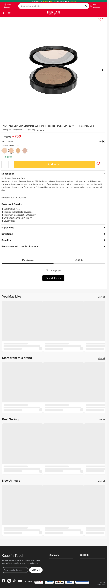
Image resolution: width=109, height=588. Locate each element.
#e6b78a (18, 150)
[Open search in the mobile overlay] (54, 6)
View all (101, 297)
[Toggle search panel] (102, 13)
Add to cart (54, 164)
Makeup (30, 130)
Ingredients (7, 227)
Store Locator (7, 6)
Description (7, 173)
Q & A (79, 260)
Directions (7, 233)
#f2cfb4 (4, 150)
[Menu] (9, 13)
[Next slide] (102, 70)
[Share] (104, 141)
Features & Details (11, 204)
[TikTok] (14, 580)
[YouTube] (20, 581)
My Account (96, 6)
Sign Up (36, 570)
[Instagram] (9, 581)
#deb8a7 (24, 150)
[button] (99, 18)
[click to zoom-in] (53, 70)
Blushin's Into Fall (16, 130)
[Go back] (3, 13)
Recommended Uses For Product (19, 246)
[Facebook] (3, 581)
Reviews (28, 260)
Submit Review (53, 278)
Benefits (6, 240)
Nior (5, 130)
